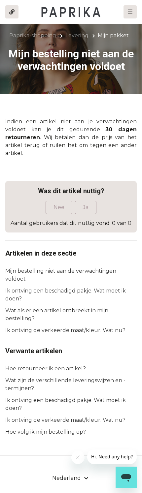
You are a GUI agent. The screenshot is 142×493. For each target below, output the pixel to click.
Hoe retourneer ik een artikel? (45, 368)
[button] (130, 11)
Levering (77, 35)
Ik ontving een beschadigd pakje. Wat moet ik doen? (65, 295)
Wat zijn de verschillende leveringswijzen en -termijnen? (65, 384)
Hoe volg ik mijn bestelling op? (45, 432)
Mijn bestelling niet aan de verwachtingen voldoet (60, 275)
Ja (86, 207)
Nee (58, 207)
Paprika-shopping (32, 35)
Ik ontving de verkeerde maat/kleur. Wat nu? (65, 330)
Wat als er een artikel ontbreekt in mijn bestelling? (56, 314)
